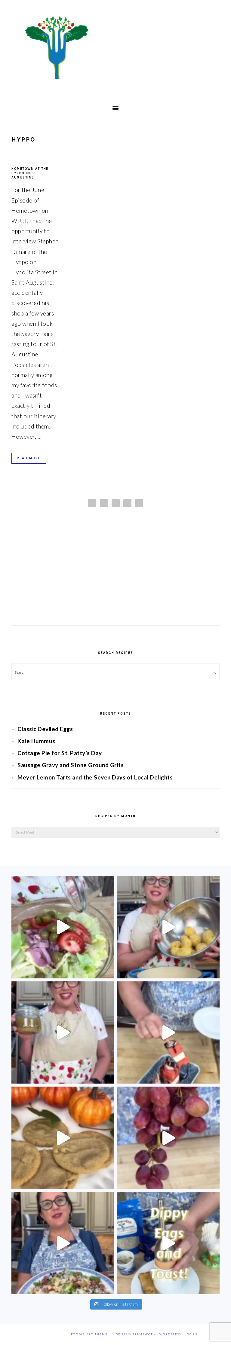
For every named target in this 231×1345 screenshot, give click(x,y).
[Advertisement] (115, 577)
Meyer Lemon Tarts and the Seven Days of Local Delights (95, 777)
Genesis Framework (136, 1334)
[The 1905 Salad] (62, 927)
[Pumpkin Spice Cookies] (62, 1138)
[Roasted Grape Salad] (62, 1243)
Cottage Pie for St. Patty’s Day (59, 752)
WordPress (170, 1334)
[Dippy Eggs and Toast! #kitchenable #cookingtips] (168, 1243)
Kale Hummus (36, 740)
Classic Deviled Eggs (45, 728)
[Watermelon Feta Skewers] (168, 1032)
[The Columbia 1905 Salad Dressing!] (62, 1032)
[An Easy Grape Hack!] (168, 1138)
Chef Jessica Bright (115, 47)
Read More (29, 458)
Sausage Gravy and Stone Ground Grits (70, 764)
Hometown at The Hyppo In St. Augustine (29, 173)
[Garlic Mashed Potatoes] (168, 927)
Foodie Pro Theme (89, 1334)
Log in (191, 1334)
